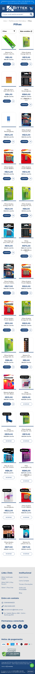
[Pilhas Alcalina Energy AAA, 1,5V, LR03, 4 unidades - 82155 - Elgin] (30, 64)
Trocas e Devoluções (25, 584)
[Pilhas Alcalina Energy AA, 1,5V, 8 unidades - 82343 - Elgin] (30, 330)
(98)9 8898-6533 (9, 606)
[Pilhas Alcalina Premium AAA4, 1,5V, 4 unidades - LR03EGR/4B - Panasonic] (13, 293)
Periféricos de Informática (17, 21)
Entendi (30, 671)
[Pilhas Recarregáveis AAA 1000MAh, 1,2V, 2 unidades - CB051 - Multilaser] (13, 141)
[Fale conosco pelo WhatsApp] (32, 665)
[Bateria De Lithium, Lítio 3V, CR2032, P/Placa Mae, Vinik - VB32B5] (30, 367)
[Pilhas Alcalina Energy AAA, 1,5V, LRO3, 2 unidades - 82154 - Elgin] (13, 367)
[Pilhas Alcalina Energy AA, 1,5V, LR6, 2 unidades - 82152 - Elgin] (30, 215)
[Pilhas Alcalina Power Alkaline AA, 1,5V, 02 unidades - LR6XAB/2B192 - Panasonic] (13, 330)
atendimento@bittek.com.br (13, 610)
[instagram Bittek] (3, 626)
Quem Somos (23, 577)
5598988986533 (9, 602)
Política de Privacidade (23, 588)
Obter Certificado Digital (7, 578)
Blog (20, 593)
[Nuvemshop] (7, 666)
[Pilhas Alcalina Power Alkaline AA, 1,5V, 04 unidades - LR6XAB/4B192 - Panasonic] (30, 293)
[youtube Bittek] (14, 626)
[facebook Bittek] (9, 626)
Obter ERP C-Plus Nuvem (7, 583)
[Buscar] (31, 14)
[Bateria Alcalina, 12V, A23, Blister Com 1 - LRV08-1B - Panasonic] (13, 404)
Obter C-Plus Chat (7, 587)
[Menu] (3, 8)
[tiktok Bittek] (20, 626)
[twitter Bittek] (25, 626)
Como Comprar (24, 581)
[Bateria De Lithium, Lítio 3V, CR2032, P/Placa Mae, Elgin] (13, 64)
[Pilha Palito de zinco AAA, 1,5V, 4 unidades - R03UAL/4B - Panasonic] (13, 252)
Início (5, 21)
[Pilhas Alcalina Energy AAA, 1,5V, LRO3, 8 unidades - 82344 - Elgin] (13, 215)
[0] (31, 9)
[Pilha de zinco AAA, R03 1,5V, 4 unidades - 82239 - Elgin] (13, 101)
